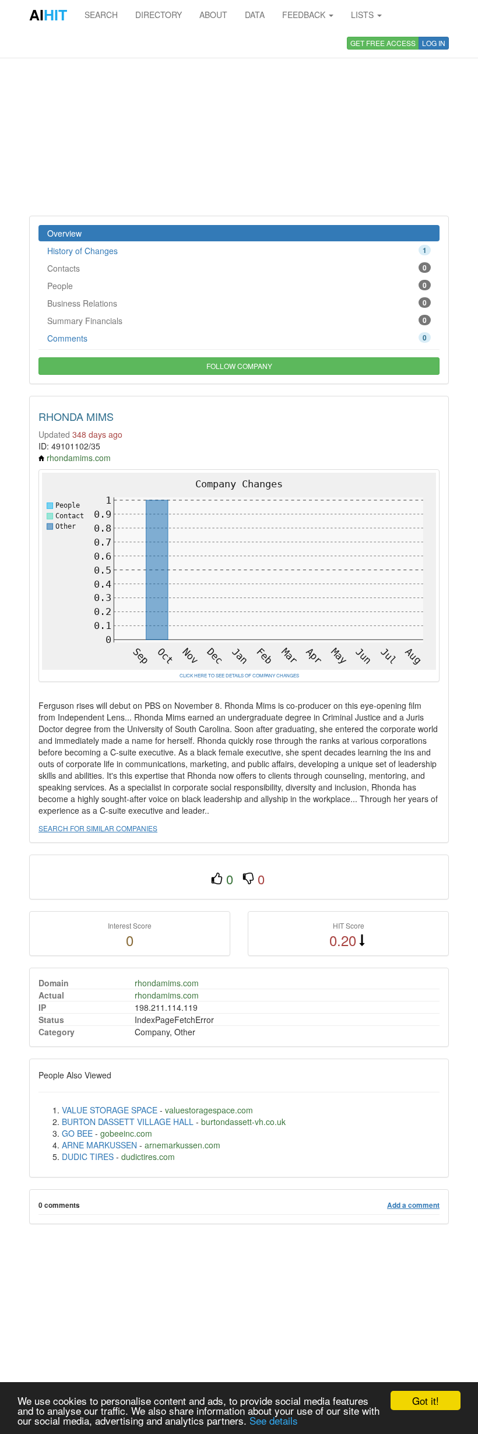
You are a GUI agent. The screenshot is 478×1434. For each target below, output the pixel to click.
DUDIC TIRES (88, 1156)
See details (273, 1420)
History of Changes (237, 250)
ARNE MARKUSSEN (99, 1145)
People (237, 285)
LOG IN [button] (433, 43)
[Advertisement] (239, 122)
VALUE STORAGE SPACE (109, 1110)
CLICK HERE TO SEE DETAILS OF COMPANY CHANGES (239, 675)
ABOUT (213, 14)
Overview (64, 233)
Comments (237, 338)
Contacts (237, 268)
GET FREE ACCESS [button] (383, 43)
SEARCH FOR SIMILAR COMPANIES (97, 828)
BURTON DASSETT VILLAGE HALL (128, 1121)
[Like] (217, 879)
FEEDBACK (305, 14)
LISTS (363, 14)
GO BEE (77, 1133)
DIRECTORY (158, 14)
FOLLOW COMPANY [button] (239, 366)
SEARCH (101, 14)
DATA (255, 14)
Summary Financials (237, 320)
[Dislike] (248, 879)
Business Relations (237, 303)
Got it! (425, 1400)
